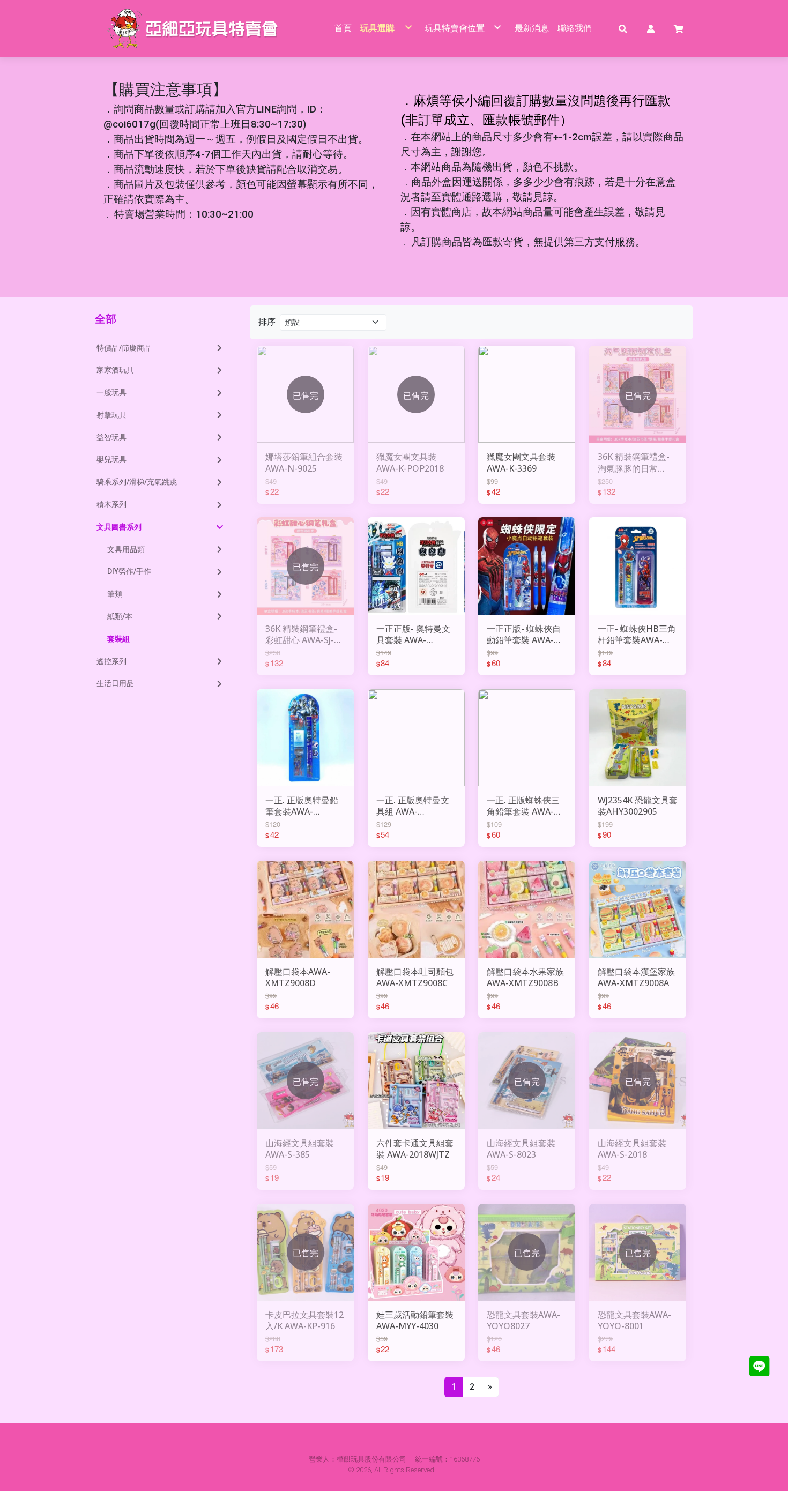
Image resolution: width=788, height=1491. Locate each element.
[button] (623, 28)
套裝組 (118, 639)
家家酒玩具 (115, 370)
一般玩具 (111, 392)
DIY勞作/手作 (129, 571)
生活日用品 (115, 683)
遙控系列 (111, 661)
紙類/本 (119, 616)
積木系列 (111, 504)
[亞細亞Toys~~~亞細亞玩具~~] (196, 28)
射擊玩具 (111, 415)
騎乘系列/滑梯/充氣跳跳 (136, 482)
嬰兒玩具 (111, 459)
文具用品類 (126, 549)
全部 (105, 318)
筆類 (114, 594)
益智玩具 (111, 437)
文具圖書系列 (119, 527)
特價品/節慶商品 (124, 348)
